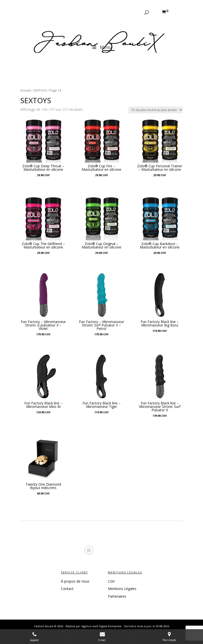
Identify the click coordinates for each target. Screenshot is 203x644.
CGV (111, 581)
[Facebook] (81, 551)
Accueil (25, 90)
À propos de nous (75, 581)
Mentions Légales (122, 588)
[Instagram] (122, 551)
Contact (67, 588)
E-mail (102, 640)
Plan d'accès (169, 640)
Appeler (34, 640)
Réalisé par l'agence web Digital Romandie (94, 626)
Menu (106, 47)
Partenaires (117, 596)
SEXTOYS (40, 90)
